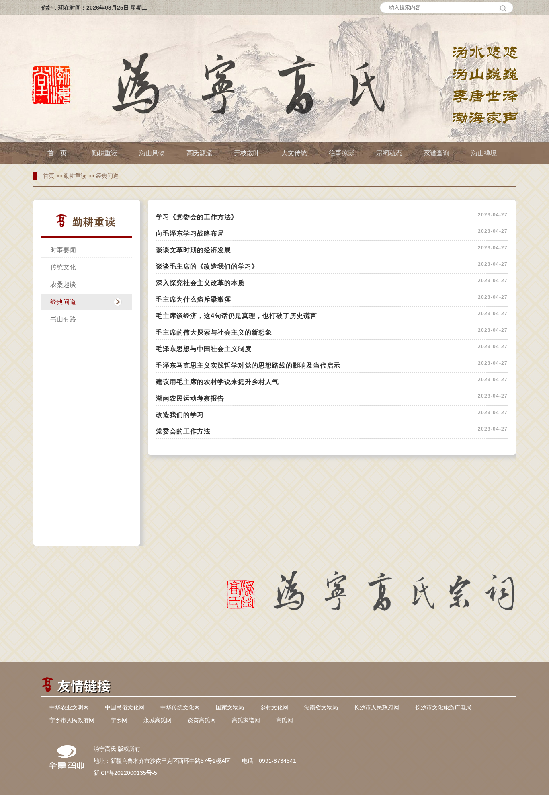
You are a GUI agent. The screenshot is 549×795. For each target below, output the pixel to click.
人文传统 (294, 153)
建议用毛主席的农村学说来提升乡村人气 (217, 381)
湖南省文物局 (321, 707)
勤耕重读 (104, 153)
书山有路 (63, 319)
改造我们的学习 (180, 414)
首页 (48, 176)
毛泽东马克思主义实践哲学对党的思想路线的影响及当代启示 (248, 365)
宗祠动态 (389, 153)
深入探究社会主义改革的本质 (200, 282)
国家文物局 (230, 707)
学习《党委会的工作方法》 (197, 217)
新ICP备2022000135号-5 (125, 773)
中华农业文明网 (69, 707)
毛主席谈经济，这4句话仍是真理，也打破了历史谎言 (236, 315)
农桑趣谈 (63, 284)
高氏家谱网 (246, 720)
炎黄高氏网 (202, 720)
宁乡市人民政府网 (71, 720)
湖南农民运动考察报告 (190, 398)
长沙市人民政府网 (376, 707)
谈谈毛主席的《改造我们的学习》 (207, 266)
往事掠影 (341, 153)
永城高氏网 (157, 720)
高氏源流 (199, 153)
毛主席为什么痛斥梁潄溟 (193, 299)
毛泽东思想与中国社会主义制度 (204, 348)
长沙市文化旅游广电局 (443, 707)
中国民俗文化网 (124, 707)
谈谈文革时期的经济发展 (193, 250)
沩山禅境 (484, 153)
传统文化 (63, 267)
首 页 (57, 153)
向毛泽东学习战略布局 (190, 233)
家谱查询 (436, 153)
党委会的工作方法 (183, 431)
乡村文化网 (274, 707)
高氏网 (284, 720)
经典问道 (107, 176)
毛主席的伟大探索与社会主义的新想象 (214, 332)
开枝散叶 (247, 153)
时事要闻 (63, 250)
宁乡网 (119, 720)
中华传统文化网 (180, 707)
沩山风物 (152, 153)
